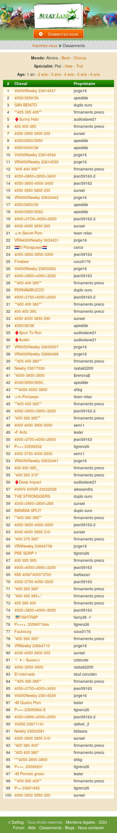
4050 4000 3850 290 (32, 318)
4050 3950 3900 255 (32, 133)
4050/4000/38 (26, 147)
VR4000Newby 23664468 (36, 354)
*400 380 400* (26, 745)
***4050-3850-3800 (30, 759)
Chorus (80, 57)
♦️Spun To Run (28, 332)
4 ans (69, 74)
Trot (79, 66)
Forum (18, 827)
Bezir (65, 57)
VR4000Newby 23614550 (36, 161)
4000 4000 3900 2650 (33, 425)
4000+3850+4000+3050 (35, 610)
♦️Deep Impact (27, 482)
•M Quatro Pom (27, 702)
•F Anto (20, 432)
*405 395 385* (26, 588)
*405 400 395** (27, 169)
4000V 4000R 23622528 (35, 489)
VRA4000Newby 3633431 (36, 240)
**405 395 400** (28, 112)
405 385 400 (25, 603)
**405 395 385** (28, 681)
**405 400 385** (28, 282)
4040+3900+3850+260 (34, 503)
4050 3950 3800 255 (32, 190)
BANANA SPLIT (27, 510)
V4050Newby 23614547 (35, 90)
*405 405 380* (26, 752)
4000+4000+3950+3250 (35, 567)
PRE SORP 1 (25, 553)
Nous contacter (91, 827)
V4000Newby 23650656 (35, 268)
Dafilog (18, 822)
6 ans (95, 74)
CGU (102, 822)
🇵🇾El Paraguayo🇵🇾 (30, 247)
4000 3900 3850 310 (32, 738)
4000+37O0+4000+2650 (35, 218)
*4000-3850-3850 (29, 375)
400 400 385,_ (26, 467)
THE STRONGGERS (32, 496)
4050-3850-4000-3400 (33, 524)
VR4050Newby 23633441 (36, 460)
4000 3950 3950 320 (32, 795)
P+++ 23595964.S (29, 709)
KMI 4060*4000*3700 (32, 574)
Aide (32, 827)
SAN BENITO (25, 105)
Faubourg (22, 631)
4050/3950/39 (26, 204)
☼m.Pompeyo (26, 396)
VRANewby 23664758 (33, 546)
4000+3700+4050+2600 (35, 439)
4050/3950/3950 (28, 140)
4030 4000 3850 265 (32, 226)
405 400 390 (25, 126)
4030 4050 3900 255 (32, 652)
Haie (69, 66)
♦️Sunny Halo (26, 119)
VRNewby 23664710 (32, 645)
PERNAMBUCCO (29, 290)
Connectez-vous (63, 34)
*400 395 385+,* (28, 595)
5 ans (82, 74)
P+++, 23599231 (28, 766)
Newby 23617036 (29, 368)
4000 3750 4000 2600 (33, 453)
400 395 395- (26, 560)
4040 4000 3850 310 (32, 531)
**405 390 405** (28, 780)
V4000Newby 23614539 (35, 695)
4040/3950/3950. (29, 211)
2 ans (43, 74)
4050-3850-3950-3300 (33, 254)
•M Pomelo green (29, 773)
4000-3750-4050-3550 (33, 581)
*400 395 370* (26, 475)
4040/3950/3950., (29, 382)
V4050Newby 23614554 (35, 154)
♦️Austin (22, 339)
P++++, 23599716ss (31, 624)
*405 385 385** (27, 418)
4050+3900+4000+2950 (35, 716)
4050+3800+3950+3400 (35, 176)
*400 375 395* (26, 539)
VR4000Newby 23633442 (36, 197)
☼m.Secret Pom (28, 233)
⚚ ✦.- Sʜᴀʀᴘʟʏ (27, 660)
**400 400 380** (28, 304)
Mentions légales (80, 822)
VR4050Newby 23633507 (36, 346)
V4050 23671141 (29, 724)
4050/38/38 (24, 325)
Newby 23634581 (29, 731)
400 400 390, (25, 311)
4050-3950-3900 (28, 667)
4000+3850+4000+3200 (35, 275)
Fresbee (21, 261)
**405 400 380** (28, 361)
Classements (50, 827)
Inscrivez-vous (44, 45)
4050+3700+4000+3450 (35, 688)
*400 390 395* (26, 638)
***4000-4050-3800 (30, 389)
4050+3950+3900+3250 (35, 410)
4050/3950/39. (26, 97)
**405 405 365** (28, 403)
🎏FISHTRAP (26, 617)
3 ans (56, 74)
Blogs (70, 827)
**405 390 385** (28, 517)
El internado (24, 674)
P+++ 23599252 (28, 446)
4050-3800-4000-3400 (33, 183)
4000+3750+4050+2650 (35, 297)
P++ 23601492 (27, 788)
